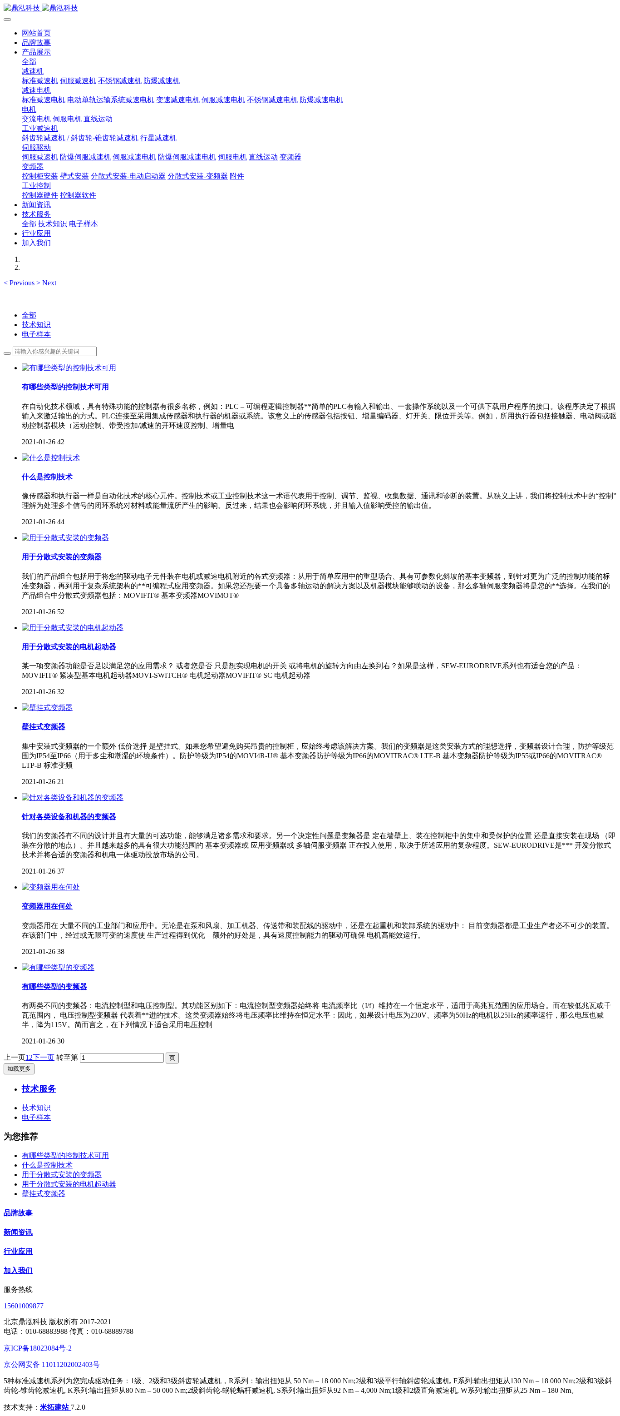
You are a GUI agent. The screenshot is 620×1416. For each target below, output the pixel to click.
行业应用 (18, 1251)
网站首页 (36, 33)
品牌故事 (18, 1213)
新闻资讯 (18, 1232)
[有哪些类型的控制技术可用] (69, 368)
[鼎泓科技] (310, 8)
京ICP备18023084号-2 (38, 1348)
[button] (20, 283)
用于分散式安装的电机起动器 (69, 1184)
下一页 (43, 1057)
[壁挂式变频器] (47, 707)
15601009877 (24, 1306)
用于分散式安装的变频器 (62, 1174)
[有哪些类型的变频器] (58, 967)
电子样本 (36, 334)
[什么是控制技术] (51, 458)
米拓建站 (55, 1407)
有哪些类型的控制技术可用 (65, 1155)
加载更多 (19, 1068)
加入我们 (18, 1270)
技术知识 (36, 324)
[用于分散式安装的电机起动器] (72, 627)
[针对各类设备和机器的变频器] (72, 797)
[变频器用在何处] (51, 887)
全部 (29, 61)
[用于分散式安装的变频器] (65, 538)
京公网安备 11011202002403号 (52, 1364)
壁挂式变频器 (43, 1193)
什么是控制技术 (47, 1165)
